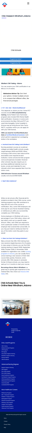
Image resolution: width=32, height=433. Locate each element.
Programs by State (15, 59)
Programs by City (15, 63)
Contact (5, 421)
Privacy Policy (7, 424)
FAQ (5, 427)
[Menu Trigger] (28, 3)
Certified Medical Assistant (15, 135)
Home (5, 418)
